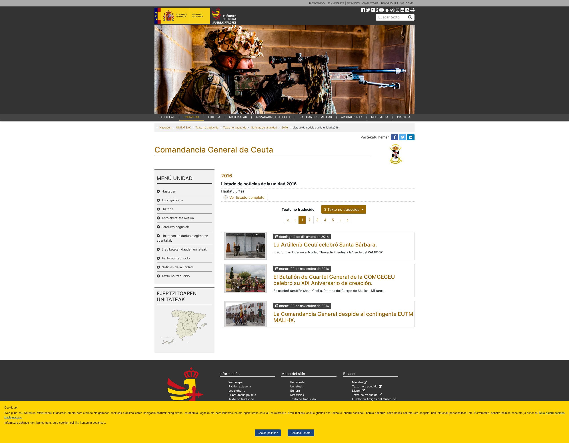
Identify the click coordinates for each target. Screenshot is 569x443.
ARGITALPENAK (351, 117)
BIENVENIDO (317, 3)
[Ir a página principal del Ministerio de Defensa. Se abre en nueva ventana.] (182, 15)
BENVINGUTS (335, 3)
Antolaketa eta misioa (177, 218)
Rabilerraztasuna (239, 386)
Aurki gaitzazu (171, 200)
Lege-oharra (236, 390)
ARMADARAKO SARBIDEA (273, 117)
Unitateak (296, 386)
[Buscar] (410, 17)
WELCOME (407, 3)
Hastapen (165, 127)
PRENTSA (403, 117)
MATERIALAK (238, 117)
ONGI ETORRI (370, 3)
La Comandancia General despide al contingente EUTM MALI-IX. (343, 317)
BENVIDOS (353, 3)
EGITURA (214, 117)
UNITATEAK (191, 117)
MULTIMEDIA (379, 117)
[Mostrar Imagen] (245, 246)
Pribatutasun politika (242, 395)
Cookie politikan (268, 433)
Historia (166, 209)
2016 (285, 127)
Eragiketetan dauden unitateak (183, 249)
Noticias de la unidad (264, 127)
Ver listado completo (246, 197)
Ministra (357, 382)
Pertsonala (297, 382)
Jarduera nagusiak (174, 227)
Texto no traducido (206, 127)
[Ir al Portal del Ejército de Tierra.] (229, 15)
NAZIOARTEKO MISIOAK (315, 117)
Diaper (356, 390)
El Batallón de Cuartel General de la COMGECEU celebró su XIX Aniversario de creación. (334, 280)
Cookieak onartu (301, 433)
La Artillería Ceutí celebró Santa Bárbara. (325, 244)
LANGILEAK (167, 117)
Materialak (297, 395)
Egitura (295, 390)
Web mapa (235, 382)
